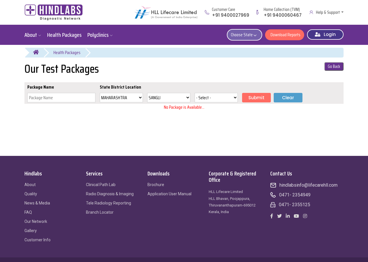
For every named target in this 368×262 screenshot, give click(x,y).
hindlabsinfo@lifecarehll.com (308, 185)
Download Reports (284, 34)
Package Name (40, 87)
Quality (30, 194)
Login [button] (328, 34)
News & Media (37, 203)
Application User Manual (169, 194)
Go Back (334, 66)
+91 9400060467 (283, 15)
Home (39, 53)
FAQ (28, 212)
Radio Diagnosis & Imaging (110, 194)
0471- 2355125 (294, 204)
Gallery (30, 230)
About (30, 184)
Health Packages (66, 52)
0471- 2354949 (294, 195)
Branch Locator (100, 212)
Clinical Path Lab (101, 184)
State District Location (120, 87)
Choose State (242, 34)
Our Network (35, 221)
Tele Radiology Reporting (108, 203)
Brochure (155, 184)
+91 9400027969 (230, 15)
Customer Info (37, 240)
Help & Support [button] (328, 12)
